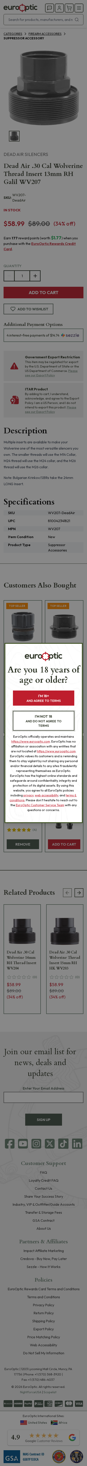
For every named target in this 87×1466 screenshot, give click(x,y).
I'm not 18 (44, 721)
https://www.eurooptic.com (30, 741)
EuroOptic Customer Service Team (40, 805)
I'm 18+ (44, 698)
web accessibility (46, 795)
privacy (28, 795)
